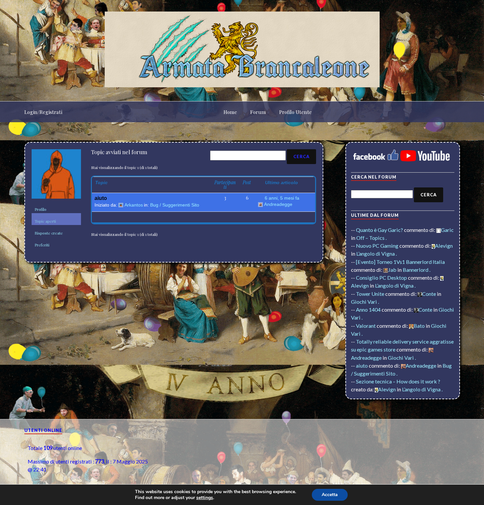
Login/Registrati (43, 111)
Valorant (366, 326)
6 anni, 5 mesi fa (282, 198)
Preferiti (42, 244)
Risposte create (49, 233)
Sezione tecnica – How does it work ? (398, 381)
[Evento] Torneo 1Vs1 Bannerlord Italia (400, 262)
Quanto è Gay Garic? (379, 230)
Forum (258, 111)
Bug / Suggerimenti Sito (174, 205)
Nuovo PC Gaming (377, 245)
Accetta (330, 494)
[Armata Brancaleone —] (242, 49)
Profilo (40, 209)
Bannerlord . (416, 270)
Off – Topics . (371, 238)
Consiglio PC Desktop (381, 277)
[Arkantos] (56, 176)
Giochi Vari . (365, 301)
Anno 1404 (368, 309)
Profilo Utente (295, 111)
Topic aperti (45, 221)
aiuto (100, 198)
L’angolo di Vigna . (376, 253)
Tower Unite (370, 294)
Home (230, 111)
